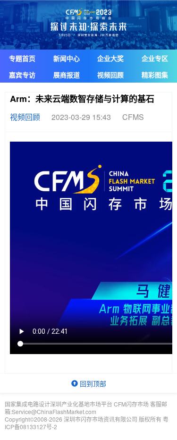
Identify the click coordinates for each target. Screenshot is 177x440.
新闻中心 (66, 58)
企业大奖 (110, 58)
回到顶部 (92, 383)
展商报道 (66, 74)
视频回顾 (110, 74)
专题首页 (22, 58)
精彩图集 (155, 74)
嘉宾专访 (22, 74)
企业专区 (155, 58)
